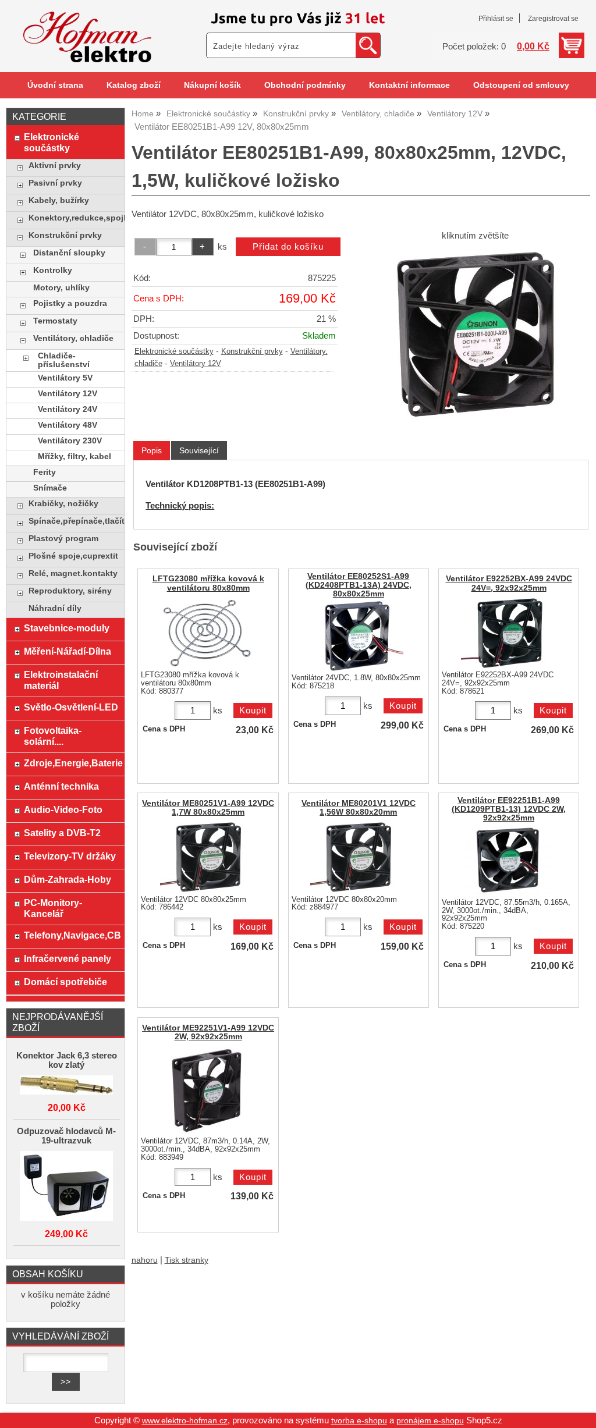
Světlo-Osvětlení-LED (71, 707)
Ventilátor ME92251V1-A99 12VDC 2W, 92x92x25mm (208, 1032)
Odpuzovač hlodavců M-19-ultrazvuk (66, 1136)
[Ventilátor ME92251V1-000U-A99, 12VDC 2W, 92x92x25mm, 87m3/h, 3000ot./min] (206, 1090)
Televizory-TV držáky (70, 856)
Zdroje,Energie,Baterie (71, 763)
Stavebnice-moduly (66, 628)
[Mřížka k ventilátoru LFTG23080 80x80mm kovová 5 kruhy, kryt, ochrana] (206, 633)
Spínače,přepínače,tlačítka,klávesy (74, 521)
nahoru (145, 1260)
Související (199, 450)
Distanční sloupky (69, 252)
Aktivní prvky (55, 165)
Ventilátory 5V (65, 378)
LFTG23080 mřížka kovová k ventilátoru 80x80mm (208, 583)
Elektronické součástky (174, 351)
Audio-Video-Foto (63, 809)
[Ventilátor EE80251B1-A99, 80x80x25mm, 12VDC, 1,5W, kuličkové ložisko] (475, 334)
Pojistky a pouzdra (70, 303)
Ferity (44, 472)
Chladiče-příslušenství (64, 360)
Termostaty (55, 321)
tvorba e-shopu (359, 1420)
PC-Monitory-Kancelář (53, 908)
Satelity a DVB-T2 (62, 832)
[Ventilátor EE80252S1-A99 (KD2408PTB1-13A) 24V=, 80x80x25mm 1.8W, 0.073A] (356, 636)
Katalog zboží (134, 85)
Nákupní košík (212, 85)
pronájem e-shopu (430, 1420)
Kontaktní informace (409, 85)
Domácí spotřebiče (65, 981)
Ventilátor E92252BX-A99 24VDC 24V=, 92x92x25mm (509, 583)
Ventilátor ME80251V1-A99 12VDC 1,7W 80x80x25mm (208, 807)
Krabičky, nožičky (63, 503)
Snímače (50, 488)
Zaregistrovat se (553, 19)
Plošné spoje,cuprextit (73, 556)
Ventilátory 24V (67, 409)
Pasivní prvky (55, 183)
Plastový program (63, 538)
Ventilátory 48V (67, 425)
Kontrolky (52, 270)
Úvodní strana (55, 85)
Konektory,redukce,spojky (74, 218)
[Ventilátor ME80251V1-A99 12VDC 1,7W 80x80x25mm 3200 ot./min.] (206, 857)
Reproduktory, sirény (70, 591)
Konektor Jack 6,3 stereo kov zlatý (66, 1060)
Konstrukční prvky (252, 351)
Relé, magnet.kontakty (73, 573)
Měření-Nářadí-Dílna (67, 651)
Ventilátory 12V (195, 364)
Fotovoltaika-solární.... (52, 736)
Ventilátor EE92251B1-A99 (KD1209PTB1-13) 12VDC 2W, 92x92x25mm (509, 809)
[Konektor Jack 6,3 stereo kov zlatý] (66, 1085)
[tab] (151, 450)
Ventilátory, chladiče (73, 338)
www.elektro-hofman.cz (185, 1420)
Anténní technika (61, 786)
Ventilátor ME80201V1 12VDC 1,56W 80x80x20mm (358, 807)
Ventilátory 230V (70, 440)
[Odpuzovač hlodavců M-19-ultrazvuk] (66, 1187)
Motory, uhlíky (61, 287)
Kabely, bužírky (59, 200)
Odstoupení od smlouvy (521, 85)
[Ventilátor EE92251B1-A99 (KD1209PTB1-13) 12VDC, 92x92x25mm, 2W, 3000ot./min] (507, 860)
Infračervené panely (67, 958)
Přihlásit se (495, 19)
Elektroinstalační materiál (61, 680)
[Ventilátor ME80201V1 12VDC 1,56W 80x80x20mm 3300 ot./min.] (356, 857)
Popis (151, 450)
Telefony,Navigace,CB (71, 935)
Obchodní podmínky (305, 85)
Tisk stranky (186, 1260)
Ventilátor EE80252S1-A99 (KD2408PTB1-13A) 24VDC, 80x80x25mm (358, 585)
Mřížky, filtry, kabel (74, 456)
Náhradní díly (55, 608)
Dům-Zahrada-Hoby (67, 879)
